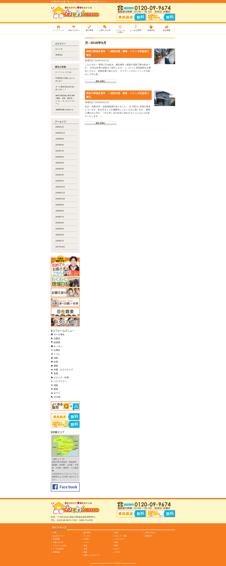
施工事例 (87, 533)
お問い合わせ (150, 533)
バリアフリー (119, 539)
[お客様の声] (65, 292)
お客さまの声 (58, 542)
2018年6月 (59, 223)
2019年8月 (59, 145)
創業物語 (56, 552)
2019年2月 (59, 175)
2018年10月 (60, 199)
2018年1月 (59, 241)
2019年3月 (59, 169)
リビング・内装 (120, 536)
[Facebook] (65, 487)
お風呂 (86, 539)
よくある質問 (58, 549)
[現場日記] (65, 282)
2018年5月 (59, 229)
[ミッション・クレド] (65, 302)
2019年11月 (60, 133)
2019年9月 (59, 139)
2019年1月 (59, 181)
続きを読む (100, 81)
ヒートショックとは (63, 72)
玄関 (116, 533)
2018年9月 (59, 205)
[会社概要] (65, 312)
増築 (116, 542)
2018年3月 (59, 235)
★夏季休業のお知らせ (64, 110)
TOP (55, 533)
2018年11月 (60, 193)
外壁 (85, 549)
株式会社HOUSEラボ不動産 (109, 563)
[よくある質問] (65, 405)
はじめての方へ (59, 536)
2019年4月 (59, 163)
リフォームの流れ (60, 545)
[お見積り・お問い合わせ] (65, 424)
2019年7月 (59, 151)
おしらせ (59, 49)
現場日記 (59, 55)
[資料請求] (65, 416)
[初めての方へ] (65, 265)
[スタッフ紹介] (65, 321)
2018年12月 (60, 187)
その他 (117, 552)
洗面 (85, 545)
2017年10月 (60, 247)
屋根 (85, 552)
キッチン (87, 536)
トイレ (86, 542)
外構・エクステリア (92, 555)
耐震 (116, 545)
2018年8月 (59, 211)
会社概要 (56, 539)
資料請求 (148, 536)
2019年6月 (59, 157)
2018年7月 (59, 217)
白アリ (117, 549)
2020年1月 (59, 127)
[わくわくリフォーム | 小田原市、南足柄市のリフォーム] (76, 17)
